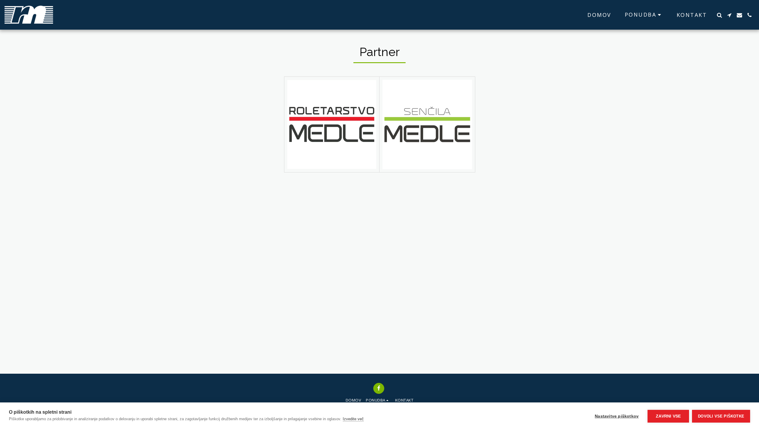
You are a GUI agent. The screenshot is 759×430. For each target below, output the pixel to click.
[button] (644, 14)
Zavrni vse (668, 416)
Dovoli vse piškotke (721, 416)
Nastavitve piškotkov (617, 416)
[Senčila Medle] (427, 124)
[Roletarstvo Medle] (332, 124)
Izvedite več (353, 419)
